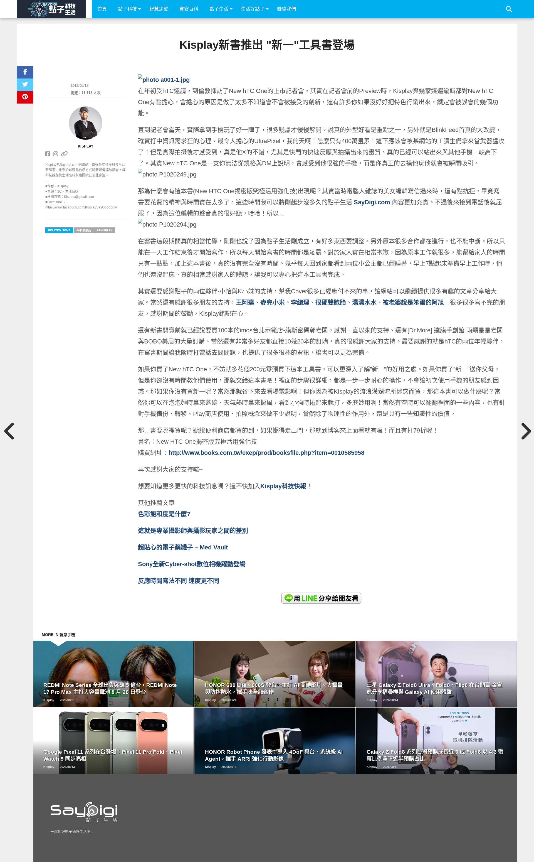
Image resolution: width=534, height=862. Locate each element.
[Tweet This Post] (25, 84)
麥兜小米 (272, 302)
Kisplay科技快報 (283, 486)
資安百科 (188, 9)
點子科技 (127, 9)
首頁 (102, 9)
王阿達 (245, 302)
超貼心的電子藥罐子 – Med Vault (183, 547)
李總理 (300, 302)
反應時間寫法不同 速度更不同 (179, 580)
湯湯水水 (364, 302)
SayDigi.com (372, 202)
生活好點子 (252, 9)
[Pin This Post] (25, 97)
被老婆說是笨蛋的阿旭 (413, 302)
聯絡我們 (286, 9)
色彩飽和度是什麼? (165, 513)
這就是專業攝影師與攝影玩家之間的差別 (193, 530)
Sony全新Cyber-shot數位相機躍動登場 (192, 564)
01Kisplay (104, 230)
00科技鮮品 (83, 230)
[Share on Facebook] (25, 72)
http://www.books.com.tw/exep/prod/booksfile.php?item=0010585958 (266, 452)
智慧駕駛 (158, 9)
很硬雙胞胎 (330, 302)
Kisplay (85, 146)
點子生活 (218, 9)
